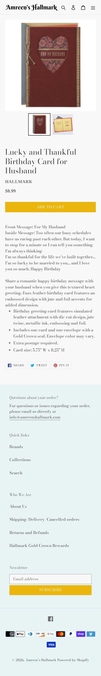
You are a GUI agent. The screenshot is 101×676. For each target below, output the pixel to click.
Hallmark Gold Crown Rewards (39, 545)
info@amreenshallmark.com (34, 417)
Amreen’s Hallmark (40, 660)
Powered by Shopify (73, 660)
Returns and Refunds (29, 533)
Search (15, 473)
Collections (20, 460)
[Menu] (93, 7)
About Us (18, 506)
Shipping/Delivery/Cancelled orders (44, 519)
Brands (16, 447)
